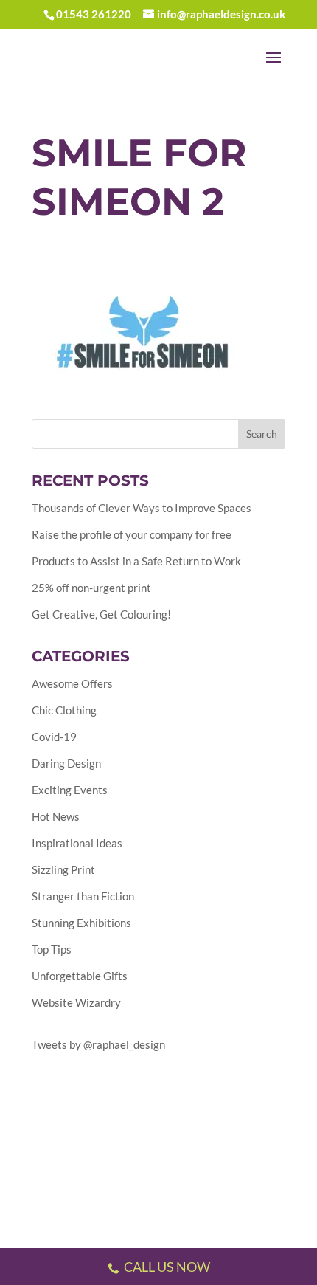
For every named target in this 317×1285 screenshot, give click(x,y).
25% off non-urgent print (91, 587)
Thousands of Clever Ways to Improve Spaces (141, 507)
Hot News (56, 816)
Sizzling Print (63, 869)
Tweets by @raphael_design (98, 1044)
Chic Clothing (64, 710)
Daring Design (66, 763)
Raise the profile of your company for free (131, 534)
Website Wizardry (76, 1002)
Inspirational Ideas (77, 843)
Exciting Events (70, 789)
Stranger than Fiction (83, 896)
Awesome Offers (72, 683)
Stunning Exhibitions (81, 922)
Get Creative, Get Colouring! (101, 614)
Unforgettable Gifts (80, 975)
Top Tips (52, 949)
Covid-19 (54, 736)
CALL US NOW (167, 1266)
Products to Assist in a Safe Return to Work (136, 561)
